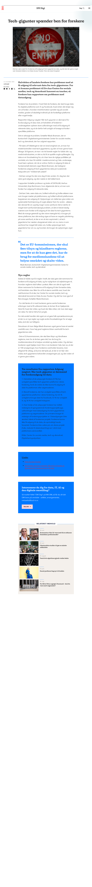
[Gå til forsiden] (3, 8)
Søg (80, 8)
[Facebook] (9, 89)
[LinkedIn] (12, 89)
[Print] (4, 89)
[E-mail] (7, 89)
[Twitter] (14, 89)
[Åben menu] (89, 8)
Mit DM (26, 507)
